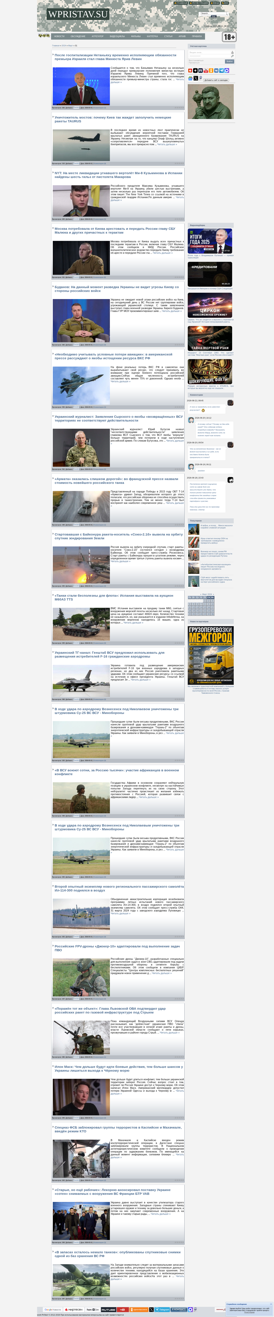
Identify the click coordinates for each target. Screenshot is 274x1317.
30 (209, 614)
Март (70, 46)
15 (205, 607)
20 (197, 611)
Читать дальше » (167, 144)
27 (197, 614)
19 (193, 611)
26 (193, 614)
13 (197, 607)
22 (205, 611)
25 (190, 614)
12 (193, 607)
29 (205, 614)
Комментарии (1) (100, 108)
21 (201, 611)
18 (190, 611)
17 (213, 607)
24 (213, 611)
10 (213, 604)
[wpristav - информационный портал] (216, 80)
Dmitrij (76, 108)
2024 (64, 46)
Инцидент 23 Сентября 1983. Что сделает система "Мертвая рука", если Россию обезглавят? (211, 354)
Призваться (194, 63)
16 (209, 607)
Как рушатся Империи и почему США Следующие (210, 288)
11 (190, 607)
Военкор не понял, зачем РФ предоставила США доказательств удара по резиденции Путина (216, 553)
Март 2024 (207, 594)
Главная (56, 46)
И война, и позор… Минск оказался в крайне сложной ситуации (217, 526)
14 (201, 607)
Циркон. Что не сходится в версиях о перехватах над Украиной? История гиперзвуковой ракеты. (211, 321)
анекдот (201, 471)
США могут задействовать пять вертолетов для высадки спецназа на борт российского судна (216, 579)
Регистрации (249, 1312)
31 (213, 614)
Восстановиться (196, 60)
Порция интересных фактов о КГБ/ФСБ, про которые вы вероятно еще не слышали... (211, 387)
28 (201, 614)
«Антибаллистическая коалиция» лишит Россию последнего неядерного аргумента (216, 566)
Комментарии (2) (100, 1118)
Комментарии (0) (100, 163)
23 (209, 611)
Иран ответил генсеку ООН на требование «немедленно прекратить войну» (214, 540)
